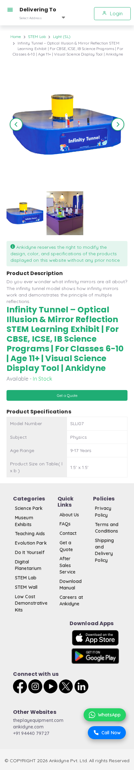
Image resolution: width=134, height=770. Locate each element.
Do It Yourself (30, 552)
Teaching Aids (30, 533)
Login (116, 13)
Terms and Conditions (106, 528)
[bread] (11, 10)
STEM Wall (26, 587)
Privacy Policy (103, 511)
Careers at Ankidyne (71, 600)
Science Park (29, 508)
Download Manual (71, 584)
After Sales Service (68, 565)
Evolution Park (31, 543)
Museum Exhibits (24, 521)
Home (15, 36)
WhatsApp (109, 715)
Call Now (111, 733)
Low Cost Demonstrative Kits (31, 603)
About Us (69, 515)
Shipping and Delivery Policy (104, 550)
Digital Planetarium (28, 565)
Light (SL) (62, 36)
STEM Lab (37, 36)
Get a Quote (66, 546)
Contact (68, 533)
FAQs (65, 524)
